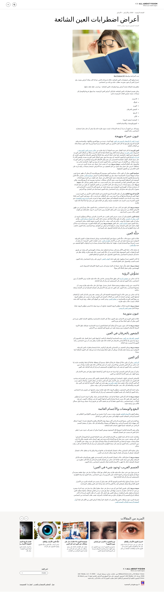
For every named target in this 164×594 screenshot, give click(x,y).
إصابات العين (123, 223)
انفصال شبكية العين (86, 219)
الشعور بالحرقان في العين (131, 338)
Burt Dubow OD (119, 76)
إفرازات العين (135, 157)
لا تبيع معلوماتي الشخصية (132, 584)
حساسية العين (88, 175)
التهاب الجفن (106, 259)
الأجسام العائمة (125, 414)
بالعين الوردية (129, 153)
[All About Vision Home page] (146, 4)
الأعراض (119, 12)
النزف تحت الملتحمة (82, 198)
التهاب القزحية (112, 383)
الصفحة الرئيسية (139, 12)
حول (53, 584)
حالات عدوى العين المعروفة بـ (86, 150)
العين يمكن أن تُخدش (132, 219)
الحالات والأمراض (128, 12)
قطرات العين (106, 241)
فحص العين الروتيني (125, 308)
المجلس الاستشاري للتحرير (42, 584)
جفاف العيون (112, 299)
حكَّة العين (133, 245)
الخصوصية (23, 584)
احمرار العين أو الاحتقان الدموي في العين (126, 141)
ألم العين (136, 362)
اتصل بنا (29, 584)
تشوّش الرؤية (124, 279)
